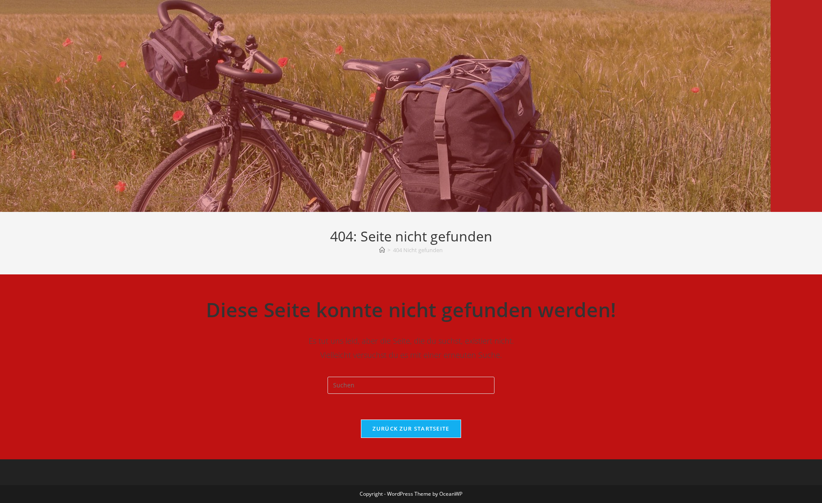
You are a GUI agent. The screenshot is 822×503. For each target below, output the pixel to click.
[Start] (382, 250)
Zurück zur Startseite (410, 428)
